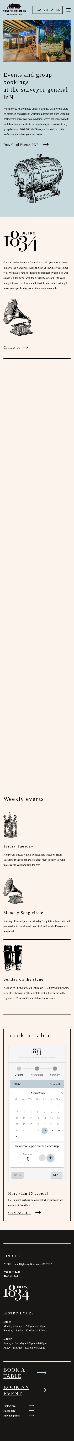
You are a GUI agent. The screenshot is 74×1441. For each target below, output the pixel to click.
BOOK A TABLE (48, 9)
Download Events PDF (20, 144)
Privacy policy (11, 1415)
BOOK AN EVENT (16, 1390)
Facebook (9, 1410)
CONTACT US (19, 1213)
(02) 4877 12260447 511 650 (11, 1273)
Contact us (11, 347)
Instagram (9, 1405)
